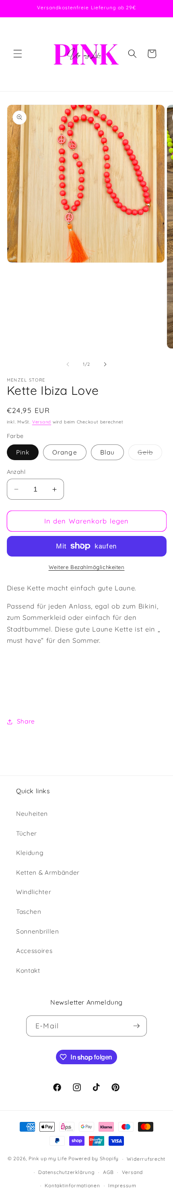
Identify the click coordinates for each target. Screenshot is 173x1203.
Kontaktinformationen (72, 1185)
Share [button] (26, 721)
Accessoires (34, 951)
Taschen (28, 911)
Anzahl (16, 471)
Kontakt (28, 970)
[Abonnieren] (136, 1025)
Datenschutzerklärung (66, 1172)
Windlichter (33, 892)
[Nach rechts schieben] (105, 364)
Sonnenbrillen (37, 931)
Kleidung (29, 853)
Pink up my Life (48, 1159)
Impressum (122, 1185)
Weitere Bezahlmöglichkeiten (87, 567)
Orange (64, 452)
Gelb (150, 454)
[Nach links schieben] (68, 364)
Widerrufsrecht (146, 1159)
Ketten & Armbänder (48, 872)
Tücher (26, 833)
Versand (41, 422)
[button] (17, 53)
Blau (107, 452)
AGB (108, 1172)
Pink (22, 452)
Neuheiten (32, 813)
